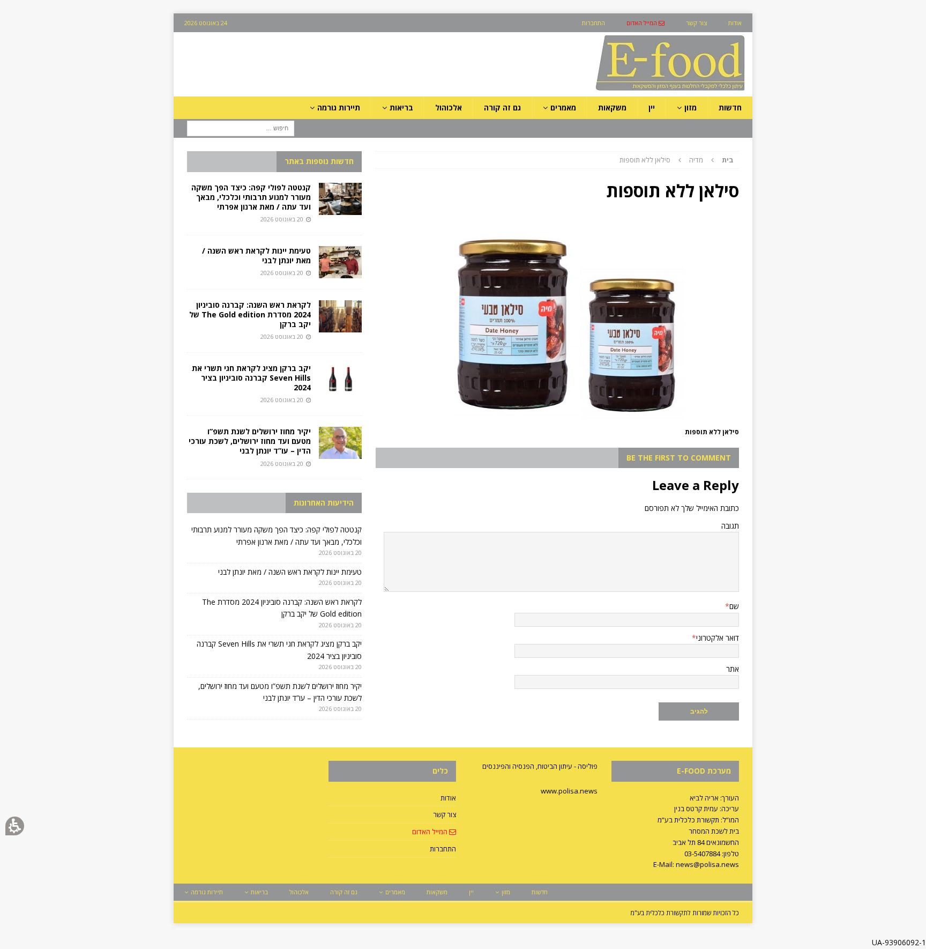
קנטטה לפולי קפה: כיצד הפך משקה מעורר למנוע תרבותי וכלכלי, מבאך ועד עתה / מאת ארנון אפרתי (251, 197)
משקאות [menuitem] (612, 107)
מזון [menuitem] (690, 107)
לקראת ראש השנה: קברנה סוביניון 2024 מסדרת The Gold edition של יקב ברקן (250, 314)
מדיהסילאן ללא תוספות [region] (676, 160)
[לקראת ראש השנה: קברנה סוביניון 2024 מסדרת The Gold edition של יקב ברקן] (340, 316)
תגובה (730, 526)
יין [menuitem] (651, 107)
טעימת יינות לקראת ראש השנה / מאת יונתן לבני (256, 255)
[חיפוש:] (240, 128)
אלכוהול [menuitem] (448, 107)
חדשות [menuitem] (730, 107)
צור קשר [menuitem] (696, 23)
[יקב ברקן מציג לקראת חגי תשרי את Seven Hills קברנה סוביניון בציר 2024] (340, 380)
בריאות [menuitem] (401, 107)
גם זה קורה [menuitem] (502, 107)
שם (734, 606)
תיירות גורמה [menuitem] (338, 107)
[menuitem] (645, 22)
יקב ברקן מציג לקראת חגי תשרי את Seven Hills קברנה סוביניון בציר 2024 (251, 377)
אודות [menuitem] (735, 23)
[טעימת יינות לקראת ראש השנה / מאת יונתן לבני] (340, 262)
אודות (448, 798)
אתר (732, 669)
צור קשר (444, 814)
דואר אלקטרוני (717, 638)
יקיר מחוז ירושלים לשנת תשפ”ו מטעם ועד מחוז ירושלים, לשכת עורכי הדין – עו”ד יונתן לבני (250, 441)
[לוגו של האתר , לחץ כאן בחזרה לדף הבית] (613, 90)
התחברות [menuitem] (593, 23)
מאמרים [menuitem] (563, 107)
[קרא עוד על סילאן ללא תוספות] (557, 419)
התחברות (443, 849)
